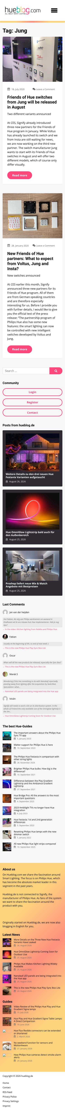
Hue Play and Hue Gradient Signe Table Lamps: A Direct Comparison (38, 1020)
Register (32, 402)
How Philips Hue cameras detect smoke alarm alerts (37, 1056)
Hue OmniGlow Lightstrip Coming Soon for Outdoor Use (36, 953)
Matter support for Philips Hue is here (33, 745)
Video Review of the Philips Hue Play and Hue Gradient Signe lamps (37, 1008)
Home (6, 1082)
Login (32, 392)
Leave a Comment (45, 89)
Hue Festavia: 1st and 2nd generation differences (33, 821)
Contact (32, 412)
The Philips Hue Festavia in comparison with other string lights (36, 758)
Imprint (6, 1105)
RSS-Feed (7, 1092)
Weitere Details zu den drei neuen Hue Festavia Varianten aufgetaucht (29, 476)
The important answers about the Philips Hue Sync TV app (37, 734)
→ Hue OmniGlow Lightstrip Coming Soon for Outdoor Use (29, 716)
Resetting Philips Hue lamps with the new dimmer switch (35, 833)
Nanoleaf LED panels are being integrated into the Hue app (37, 977)
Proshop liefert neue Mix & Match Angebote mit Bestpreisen (26, 585)
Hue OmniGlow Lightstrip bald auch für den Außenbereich (30, 534)
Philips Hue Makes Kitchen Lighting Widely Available (35, 965)
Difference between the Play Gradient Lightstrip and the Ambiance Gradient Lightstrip (33, 784)
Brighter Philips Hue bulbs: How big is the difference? (35, 770)
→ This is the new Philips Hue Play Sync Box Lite (24, 648)
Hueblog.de (33, 922)
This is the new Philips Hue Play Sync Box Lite (37, 988)
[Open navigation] (54, 10)
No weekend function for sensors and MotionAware (33, 1044)
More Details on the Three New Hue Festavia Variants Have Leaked (37, 941)
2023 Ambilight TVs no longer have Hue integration (34, 809)
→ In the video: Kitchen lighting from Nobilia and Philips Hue (30, 629)
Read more (19, 175)
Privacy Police (10, 1096)
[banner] (23, 10)
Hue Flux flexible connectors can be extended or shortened (37, 1032)
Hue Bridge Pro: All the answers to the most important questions (36, 797)
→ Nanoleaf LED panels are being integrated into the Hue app (30, 691)
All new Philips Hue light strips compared (35, 844)
